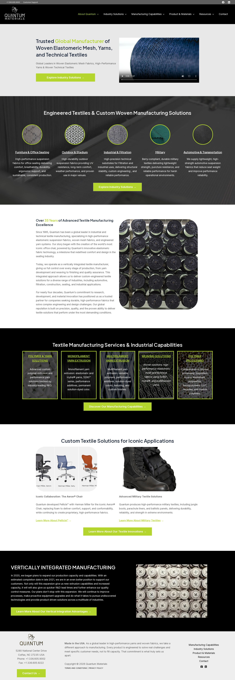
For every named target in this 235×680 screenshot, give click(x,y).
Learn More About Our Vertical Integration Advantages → (53, 611)
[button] (97, 14)
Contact (223, 14)
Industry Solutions (113, 14)
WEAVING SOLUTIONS (156, 356)
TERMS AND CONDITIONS (76, 668)
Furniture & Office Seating (32, 152)
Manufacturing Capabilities (146, 14)
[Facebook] (223, 2)
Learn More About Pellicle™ (52, 520)
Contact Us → (31, 673)
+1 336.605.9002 (13, 2)
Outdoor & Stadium (75, 152)
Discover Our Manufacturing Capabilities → (117, 406)
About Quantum (87, 14)
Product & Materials (180, 14)
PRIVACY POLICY (96, 668)
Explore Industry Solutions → (65, 77)
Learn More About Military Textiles (140, 520)
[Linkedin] (229, 2)
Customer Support (30, 2)
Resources (205, 14)
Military (160, 152)
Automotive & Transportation (203, 152)
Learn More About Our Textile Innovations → (117, 531)
